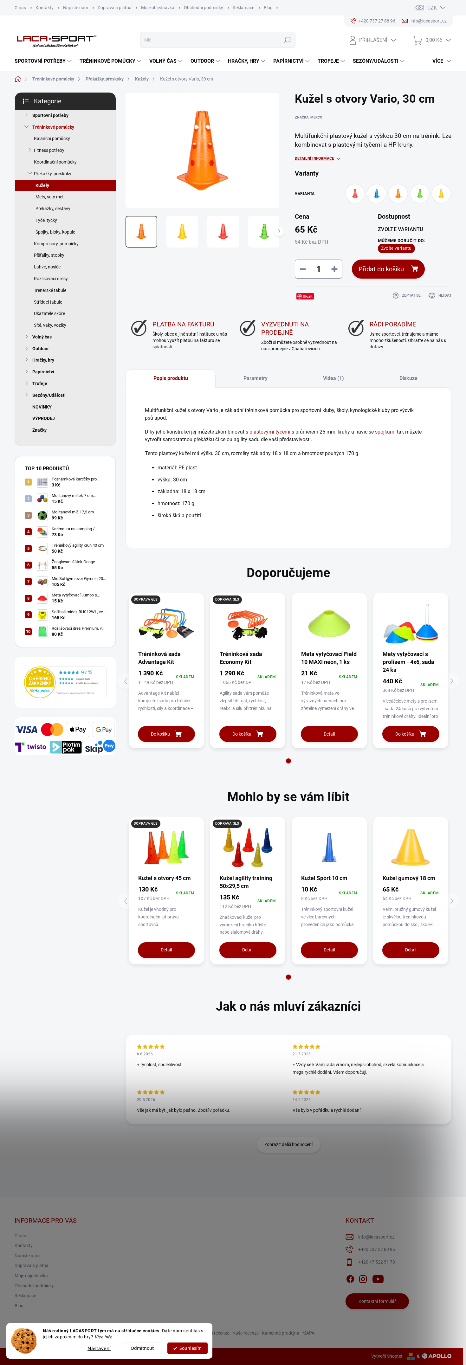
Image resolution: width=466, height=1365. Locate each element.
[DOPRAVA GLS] (166, 623)
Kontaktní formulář (377, 1301)
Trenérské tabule (50, 290)
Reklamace (243, 7)
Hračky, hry (43, 360)
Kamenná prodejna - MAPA (288, 1333)
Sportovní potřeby (50, 115)
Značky (39, 430)
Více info (103, 1336)
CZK (432, 8)
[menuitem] (44, 61)
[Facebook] (350, 1278)
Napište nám (75, 7)
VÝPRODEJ (43, 418)
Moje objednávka (157, 7)
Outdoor (40, 348)
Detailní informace (314, 158)
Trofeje (39, 383)
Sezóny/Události (49, 395)
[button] (288, 761)
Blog (268, 7)
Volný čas (42, 336)
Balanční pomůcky (52, 138)
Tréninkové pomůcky (53, 127)
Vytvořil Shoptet (387, 1356)
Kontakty (45, 7)
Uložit (308, 296)
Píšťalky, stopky (49, 255)
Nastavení (99, 1348)
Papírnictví (43, 371)
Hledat (287, 39)
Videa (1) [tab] (333, 378)
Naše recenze (245, 1333)
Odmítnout (142, 1348)
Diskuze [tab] (408, 378)
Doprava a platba (115, 7)
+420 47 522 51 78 (376, 1262)
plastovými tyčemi (269, 432)
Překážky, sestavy (53, 208)
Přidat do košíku (381, 269)
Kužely (42, 185)
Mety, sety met (50, 196)
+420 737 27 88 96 (376, 1249)
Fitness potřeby (49, 150)
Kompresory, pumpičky (56, 243)
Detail (329, 734)
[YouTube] (378, 1278)
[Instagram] (363, 1278)
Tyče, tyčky (46, 220)
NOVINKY (42, 406)
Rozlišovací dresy (51, 278)
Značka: (308, 117)
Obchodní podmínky (203, 7)
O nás (20, 7)
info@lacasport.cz (376, 1236)
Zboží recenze (215, 1333)
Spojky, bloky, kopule (55, 232)
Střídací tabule (48, 302)
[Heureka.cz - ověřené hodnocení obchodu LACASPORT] (65, 682)
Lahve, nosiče (47, 266)
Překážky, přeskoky (52, 173)
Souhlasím (190, 1348)
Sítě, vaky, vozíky (50, 325)
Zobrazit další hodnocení (288, 1144)
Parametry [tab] (255, 378)
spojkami (385, 432)
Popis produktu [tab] (170, 378)
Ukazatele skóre (49, 313)
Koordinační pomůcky (55, 161)
